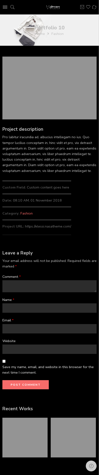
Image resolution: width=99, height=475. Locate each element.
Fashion (57, 33)
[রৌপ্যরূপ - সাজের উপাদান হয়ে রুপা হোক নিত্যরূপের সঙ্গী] (53, 7)
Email (8, 320)
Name (8, 299)
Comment (11, 276)
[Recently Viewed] (91, 466)
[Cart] (82, 7)
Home (40, 33)
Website (9, 340)
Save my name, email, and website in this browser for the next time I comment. (48, 369)
